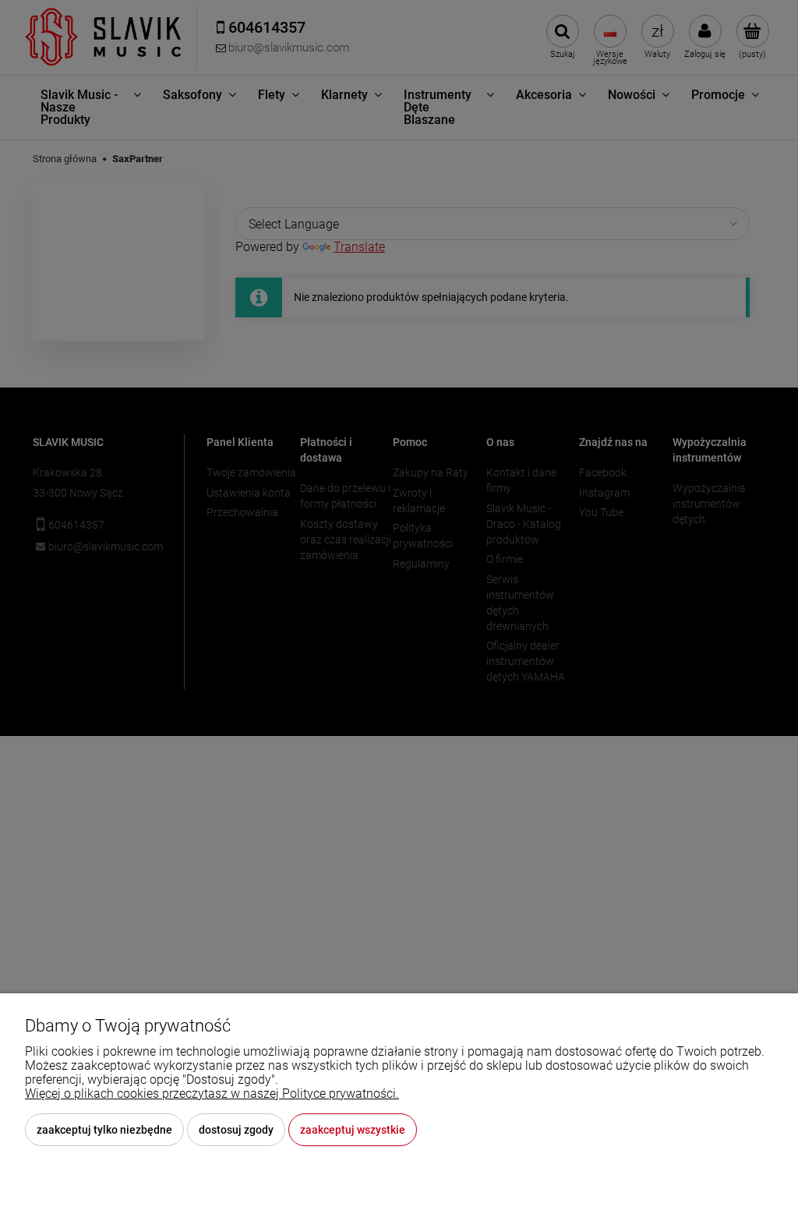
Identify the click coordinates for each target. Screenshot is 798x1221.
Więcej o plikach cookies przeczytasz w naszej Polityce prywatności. (212, 1093)
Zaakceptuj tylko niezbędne (104, 1130)
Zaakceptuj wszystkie (352, 1130)
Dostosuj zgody (236, 1130)
